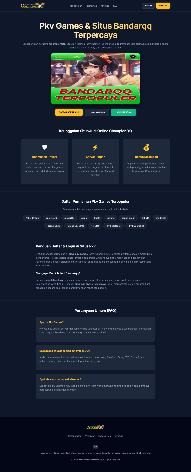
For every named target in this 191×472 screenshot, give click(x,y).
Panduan (105, 5)
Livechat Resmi (123, 112)
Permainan (91, 5)
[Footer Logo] (95, 428)
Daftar (163, 5)
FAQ (115, 5)
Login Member (97, 112)
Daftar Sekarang (69, 112)
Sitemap (119, 436)
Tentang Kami (74, 436)
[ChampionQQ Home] (33, 6)
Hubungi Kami (105, 436)
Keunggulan (76, 5)
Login (148, 5)
